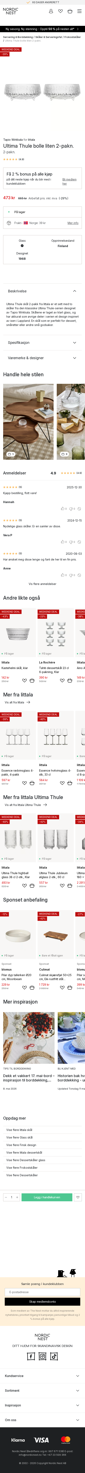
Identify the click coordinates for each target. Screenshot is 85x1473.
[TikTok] (54, 1356)
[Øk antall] (17, 1197)
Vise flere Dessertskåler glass (25, 1160)
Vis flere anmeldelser (42, 584)
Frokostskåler (72, 37)
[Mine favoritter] (60, 11)
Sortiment (12, 1391)
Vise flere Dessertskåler (22, 1175)
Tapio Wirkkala (13, 139)
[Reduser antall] (6, 1197)
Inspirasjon (13, 1405)
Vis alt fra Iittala (14, 702)
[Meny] (79, 11)
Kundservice (14, 1376)
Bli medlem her (69, 181)
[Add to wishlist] (24, 680)
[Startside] (10, 11)
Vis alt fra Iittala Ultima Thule (23, 805)
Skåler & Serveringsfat (48, 37)
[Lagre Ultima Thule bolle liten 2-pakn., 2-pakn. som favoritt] (78, 1197)
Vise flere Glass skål (19, 1137)
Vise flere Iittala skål (19, 1130)
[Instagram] (42, 1356)
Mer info (73, 223)
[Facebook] (31, 1356)
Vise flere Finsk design (21, 1145)
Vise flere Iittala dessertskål (24, 1152)
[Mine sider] (51, 11)
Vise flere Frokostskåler (22, 1167)
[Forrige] (7, 89)
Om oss (10, 1420)
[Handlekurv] (70, 11)
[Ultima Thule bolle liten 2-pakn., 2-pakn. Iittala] (42, 88)
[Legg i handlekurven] (32, 680)
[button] (13, 159)
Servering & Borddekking (18, 37)
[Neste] (78, 89)
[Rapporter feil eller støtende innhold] (79, 509)
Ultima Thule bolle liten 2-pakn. (23, 40)
